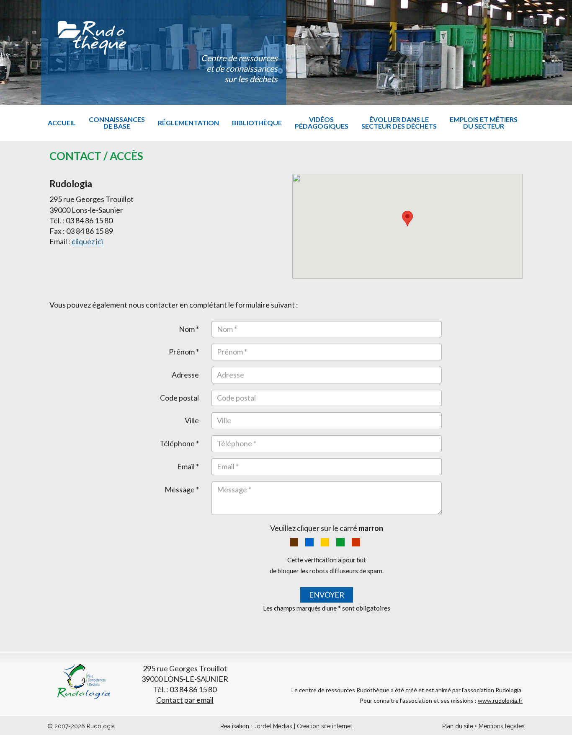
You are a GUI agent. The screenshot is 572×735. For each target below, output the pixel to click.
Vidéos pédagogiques (321, 122)
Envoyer (326, 594)
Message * (182, 489)
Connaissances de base (117, 122)
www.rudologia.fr (500, 700)
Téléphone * (179, 443)
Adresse (185, 374)
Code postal (179, 397)
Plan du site (457, 726)
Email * (188, 466)
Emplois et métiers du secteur (484, 122)
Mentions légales (502, 726)
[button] (407, 218)
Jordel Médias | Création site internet (303, 726)
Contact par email (185, 699)
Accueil (62, 123)
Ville (192, 420)
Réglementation (188, 123)
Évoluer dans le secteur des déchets (399, 122)
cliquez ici (87, 241)
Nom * (189, 329)
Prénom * (184, 351)
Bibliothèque (257, 123)
